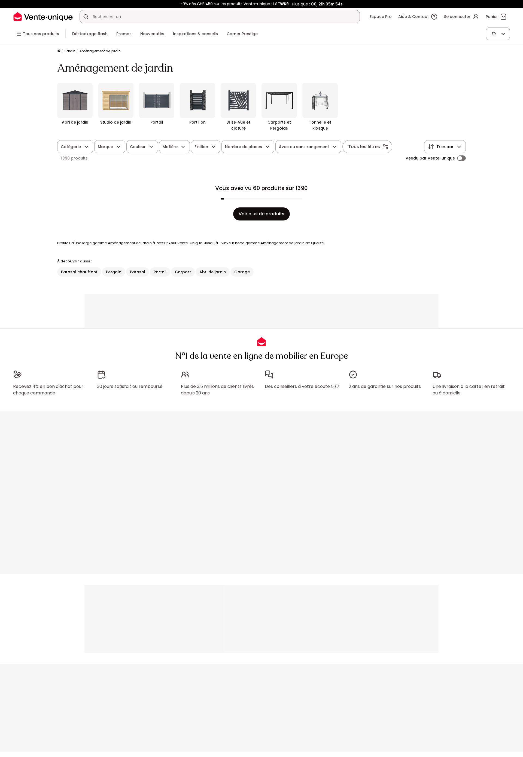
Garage (242, 272)
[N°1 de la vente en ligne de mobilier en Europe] (43, 16)
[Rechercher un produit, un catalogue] (86, 17)
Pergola (113, 272)
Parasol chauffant (79, 272)
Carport (183, 272)
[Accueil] (58, 51)
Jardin (70, 51)
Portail (160, 272)
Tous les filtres (364, 146)
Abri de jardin (212, 272)
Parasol (137, 272)
